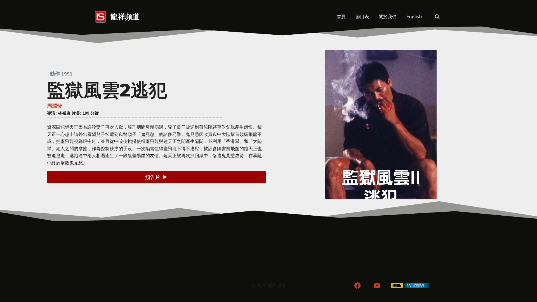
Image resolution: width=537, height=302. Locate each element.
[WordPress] (417, 285)
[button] (156, 177)
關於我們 (388, 16)
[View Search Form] (437, 17)
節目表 (362, 16)
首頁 (341, 16)
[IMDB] (397, 285)
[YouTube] (377, 285)
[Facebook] (357, 285)
